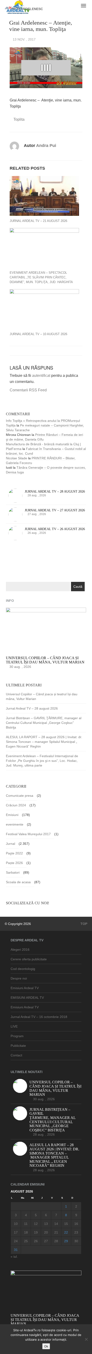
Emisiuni (12, 815)
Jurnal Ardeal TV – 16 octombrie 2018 (39, 1017)
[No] (86, 1339)
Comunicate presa (19, 795)
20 (46, 1232)
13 (46, 1224)
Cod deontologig (23, 969)
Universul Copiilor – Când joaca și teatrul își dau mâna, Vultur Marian (41, 696)
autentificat (41, 376)
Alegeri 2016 (20, 949)
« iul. (14, 1256)
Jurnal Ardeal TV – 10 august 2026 (38, 334)
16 (76, 1224)
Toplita (19, 119)
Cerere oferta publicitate (29, 959)
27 (46, 1241)
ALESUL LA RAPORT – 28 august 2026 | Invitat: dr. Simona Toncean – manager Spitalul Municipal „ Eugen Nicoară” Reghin (44, 741)
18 (26, 1232)
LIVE (14, 1026)
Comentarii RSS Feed (28, 390)
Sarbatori (13, 872)
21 (56, 1232)
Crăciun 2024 (16, 805)
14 (56, 1224)
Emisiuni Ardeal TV (25, 988)
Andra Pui (46, 145)
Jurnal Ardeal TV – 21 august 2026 (38, 221)
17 (16, 1232)
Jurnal (10, 843)
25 (26, 1241)
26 (36, 1241)
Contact (16, 1055)
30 (76, 1241)
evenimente (14, 824)
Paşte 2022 (14, 853)
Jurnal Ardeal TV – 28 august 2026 (32, 708)
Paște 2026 (14, 863)
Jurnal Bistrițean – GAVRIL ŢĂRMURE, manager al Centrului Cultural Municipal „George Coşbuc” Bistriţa (43, 722)
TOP (83, 924)
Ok (46, 1346)
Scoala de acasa (18, 882)
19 (36, 1232)
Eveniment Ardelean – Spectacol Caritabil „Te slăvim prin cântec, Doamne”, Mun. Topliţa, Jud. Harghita (41, 277)
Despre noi (19, 978)
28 (56, 1241)
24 (16, 1241)
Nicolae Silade (16, 458)
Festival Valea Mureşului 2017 (28, 834)
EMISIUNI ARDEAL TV (27, 997)
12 (36, 1224)
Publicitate (18, 1045)
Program (17, 1036)
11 (26, 1224)
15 (66, 1224)
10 (16, 1224)
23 (76, 1232)
